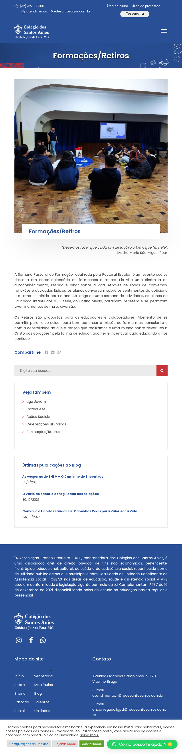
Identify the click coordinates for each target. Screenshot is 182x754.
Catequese (36, 409)
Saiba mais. (89, 735)
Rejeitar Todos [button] (65, 744)
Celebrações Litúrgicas (46, 424)
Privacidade (64, 670)
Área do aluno (117, 6)
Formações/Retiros (43, 431)
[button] (142, 744)
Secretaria (43, 676)
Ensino (20, 693)
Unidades (42, 710)
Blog (38, 693)
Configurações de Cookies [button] (28, 744)
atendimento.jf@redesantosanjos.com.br (58, 11)
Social (19, 710)
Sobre (19, 684)
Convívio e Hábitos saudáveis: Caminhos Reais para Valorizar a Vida (79, 511)
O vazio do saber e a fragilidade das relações (60, 494)
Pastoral (21, 702)
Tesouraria (135, 13)
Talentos (41, 702)
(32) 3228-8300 (32, 6)
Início (19, 676)
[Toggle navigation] (164, 31)
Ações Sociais (38, 416)
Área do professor (146, 6)
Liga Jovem (36, 401)
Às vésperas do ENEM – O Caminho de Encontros (62, 477)
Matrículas (43, 684)
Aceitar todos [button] (92, 744)
